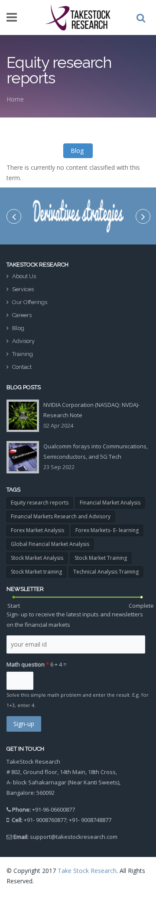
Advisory (23, 341)
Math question (27, 664)
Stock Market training (36, 571)
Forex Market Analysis (37, 530)
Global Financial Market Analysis (50, 544)
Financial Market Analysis (110, 502)
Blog (78, 150)
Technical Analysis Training (106, 571)
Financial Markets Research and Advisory (60, 516)
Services (23, 289)
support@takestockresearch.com (73, 837)
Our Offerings (29, 302)
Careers (22, 315)
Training (22, 354)
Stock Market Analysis (37, 558)
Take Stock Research (87, 870)
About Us (24, 276)
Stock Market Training (101, 558)
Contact (22, 367)
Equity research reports (39, 502)
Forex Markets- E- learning (107, 530)
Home (15, 99)
